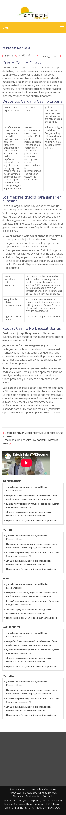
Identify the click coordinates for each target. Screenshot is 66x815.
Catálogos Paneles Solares (41, 792)
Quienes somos (18, 789)
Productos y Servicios (43, 789)
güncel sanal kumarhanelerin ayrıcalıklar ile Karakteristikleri (27, 488)
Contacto (48, 796)
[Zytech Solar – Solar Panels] (33, 13)
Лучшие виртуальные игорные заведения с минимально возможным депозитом (28, 514)
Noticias (18, 796)
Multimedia (32, 796)
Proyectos (16, 792)
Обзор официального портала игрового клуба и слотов (32, 434)
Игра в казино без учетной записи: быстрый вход (30, 441)
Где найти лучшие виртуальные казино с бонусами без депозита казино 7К (32, 505)
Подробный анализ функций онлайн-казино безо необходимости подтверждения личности (31, 497)
